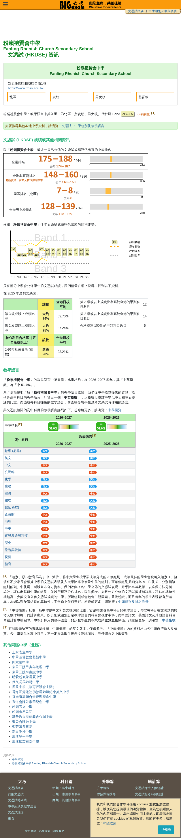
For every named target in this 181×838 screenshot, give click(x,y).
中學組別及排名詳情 (133, 602)
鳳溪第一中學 (22, 736)
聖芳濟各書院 (22, 726)
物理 (8, 500)
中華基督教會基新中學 (29, 657)
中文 (8, 465)
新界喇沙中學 (22, 731)
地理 (8, 521)
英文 (8, 458)
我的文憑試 (16, 794)
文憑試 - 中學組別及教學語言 (83, 126)
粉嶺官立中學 (22, 707)
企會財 (10, 514)
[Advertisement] (90, 25)
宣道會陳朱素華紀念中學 (30, 702)
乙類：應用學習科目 (66, 794)
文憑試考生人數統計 (149, 788)
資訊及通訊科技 (16, 535)
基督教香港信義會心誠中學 (32, 716)
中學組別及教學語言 (163, 11)
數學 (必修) (13, 451)
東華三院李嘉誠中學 (27, 672)
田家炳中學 (20, 662)
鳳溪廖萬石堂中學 (25, 741)
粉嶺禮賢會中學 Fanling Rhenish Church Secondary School (49, 763)
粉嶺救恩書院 (22, 712)
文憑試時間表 (17, 800)
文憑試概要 (136, 11)
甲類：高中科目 (63, 788)
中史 (8, 528)
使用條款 (30, 831)
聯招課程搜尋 (106, 794)
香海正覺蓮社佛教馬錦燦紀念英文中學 (41, 692)
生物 (8, 486)
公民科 (10, 472)
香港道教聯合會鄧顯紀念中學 (34, 697)
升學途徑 (103, 788)
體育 (8, 564)
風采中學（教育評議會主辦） (34, 687)
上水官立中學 (22, 652)
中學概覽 (114, 410)
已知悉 (166, 829)
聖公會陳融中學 (24, 722)
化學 (8, 479)
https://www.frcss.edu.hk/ (26, 88)
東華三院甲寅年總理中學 (30, 667)
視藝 (8, 557)
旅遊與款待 (13, 550)
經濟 (8, 493)
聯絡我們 (58, 831)
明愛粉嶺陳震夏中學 (27, 677)
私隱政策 (109, 823)
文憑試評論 (16, 812)
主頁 (11, 818)
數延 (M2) (12, 507)
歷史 (8, 543)
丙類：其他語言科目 (66, 800)
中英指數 (168, 620)
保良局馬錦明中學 (25, 682)
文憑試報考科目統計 (149, 794)
